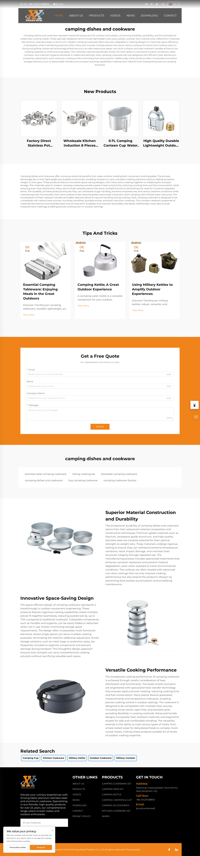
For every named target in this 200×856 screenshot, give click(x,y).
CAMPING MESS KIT (112, 789)
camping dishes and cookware (44, 480)
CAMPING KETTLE (111, 794)
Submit (100, 426)
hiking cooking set (83, 474)
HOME (59, 15)
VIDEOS (115, 15)
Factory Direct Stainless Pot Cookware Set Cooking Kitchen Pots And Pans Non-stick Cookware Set (38, 143)
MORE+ (106, 816)
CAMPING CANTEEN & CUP (117, 800)
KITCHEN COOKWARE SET (116, 811)
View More (29, 314)
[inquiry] (196, 417)
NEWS (131, 15)
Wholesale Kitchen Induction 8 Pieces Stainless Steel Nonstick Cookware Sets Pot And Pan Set (79, 143)
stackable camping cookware (119, 474)
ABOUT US (76, 15)
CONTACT (170, 15)
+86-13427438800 (38, 4)
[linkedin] (146, 4)
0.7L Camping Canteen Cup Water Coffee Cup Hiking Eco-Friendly (120, 143)
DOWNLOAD (149, 15)
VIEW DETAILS (39, 118)
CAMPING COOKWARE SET (116, 783)
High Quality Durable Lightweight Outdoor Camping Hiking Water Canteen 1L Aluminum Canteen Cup (161, 143)
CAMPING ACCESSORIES (115, 805)
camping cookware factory (120, 480)
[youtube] (157, 4)
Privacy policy (82, 816)
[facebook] (151, 4)
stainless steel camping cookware (45, 474)
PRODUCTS (96, 15)
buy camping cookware (83, 480)
